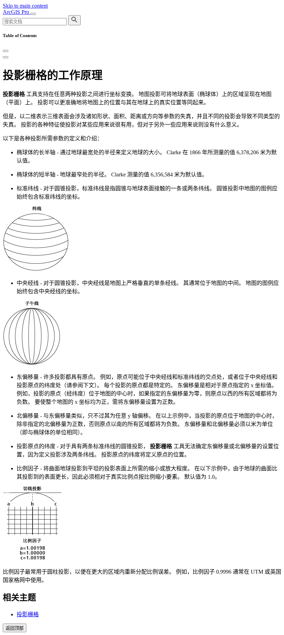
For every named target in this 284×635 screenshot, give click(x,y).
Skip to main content (25, 6)
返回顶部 (15, 628)
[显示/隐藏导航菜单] (33, 14)
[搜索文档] (74, 20)
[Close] (5, 51)
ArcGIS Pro (16, 12)
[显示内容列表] (5, 57)
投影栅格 (28, 614)
